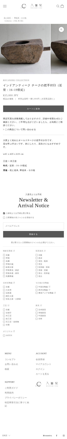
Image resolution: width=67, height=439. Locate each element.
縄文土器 (9, 296)
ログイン (40, 369)
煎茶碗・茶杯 (44, 267)
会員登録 (40, 359)
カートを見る (42, 374)
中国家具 (42, 316)
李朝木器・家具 (12, 273)
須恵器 (9, 293)
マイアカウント (43, 364)
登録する (33, 234)
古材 (40, 319)
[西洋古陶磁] (49, 290)
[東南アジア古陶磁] (55, 293)
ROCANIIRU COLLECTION (16, 80)
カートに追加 (33, 109)
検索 (7, 369)
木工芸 (20, 21)
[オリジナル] (14, 331)
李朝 (8, 258)
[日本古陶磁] (14, 283)
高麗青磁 (9, 276)
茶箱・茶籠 (43, 270)
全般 (8, 255)
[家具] (41, 305)
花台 (40, 276)
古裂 (8, 325)
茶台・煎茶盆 (44, 273)
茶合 (40, 264)
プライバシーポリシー (16, 397)
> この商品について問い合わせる (19, 129)
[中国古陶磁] (49, 287)
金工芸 (9, 319)
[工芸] (8, 305)
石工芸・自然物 (12, 322)
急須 (40, 258)
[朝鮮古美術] (14, 251)
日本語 (4, 435)
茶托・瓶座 (43, 261)
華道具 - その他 (20, 18)
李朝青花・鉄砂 (12, 270)
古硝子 (9, 313)
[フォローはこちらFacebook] (56, 436)
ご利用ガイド (11, 388)
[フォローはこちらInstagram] (64, 436)
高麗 (8, 261)
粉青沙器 (9, 267)
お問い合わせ (11, 364)
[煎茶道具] (44, 251)
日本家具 (42, 310)
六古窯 (9, 290)
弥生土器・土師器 (13, 299)
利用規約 (9, 393)
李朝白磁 (9, 264)
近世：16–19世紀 (18, 165)
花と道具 (7, 18)
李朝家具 (42, 313)
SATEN (9, 335)
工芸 (15, 21)
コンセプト (10, 359)
